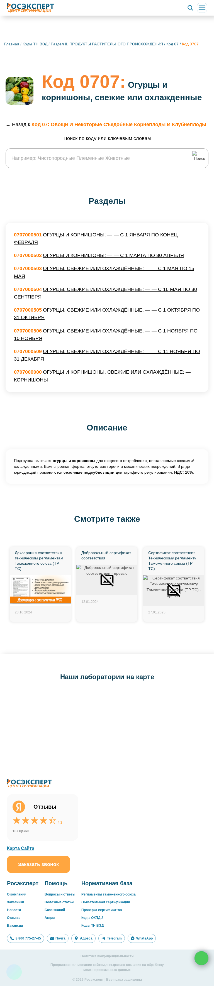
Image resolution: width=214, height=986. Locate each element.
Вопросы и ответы (60, 894)
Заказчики (15, 902)
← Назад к (106, 124)
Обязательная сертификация (105, 902)
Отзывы (13, 918)
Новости (14, 910)
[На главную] (30, 7)
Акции (50, 918)
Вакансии (15, 926)
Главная (11, 44)
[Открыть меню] (202, 8)
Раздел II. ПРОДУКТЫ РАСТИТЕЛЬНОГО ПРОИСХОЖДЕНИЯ (107, 44)
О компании (16, 894)
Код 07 (173, 44)
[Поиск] (190, 7)
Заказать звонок (38, 864)
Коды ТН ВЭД (35, 44)
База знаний (55, 910)
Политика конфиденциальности (107, 956)
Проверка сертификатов (101, 910)
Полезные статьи (59, 902)
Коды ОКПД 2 (92, 918)
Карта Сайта (20, 848)
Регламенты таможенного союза (108, 894)
